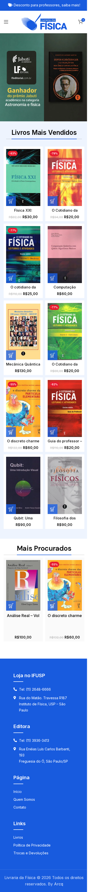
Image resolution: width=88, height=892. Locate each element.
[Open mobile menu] (6, 22)
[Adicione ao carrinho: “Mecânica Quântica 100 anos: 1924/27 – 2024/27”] (11, 355)
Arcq (58, 883)
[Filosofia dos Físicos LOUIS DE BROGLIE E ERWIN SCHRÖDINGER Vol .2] (65, 485)
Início (17, 791)
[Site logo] (44, 21)
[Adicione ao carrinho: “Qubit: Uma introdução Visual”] (11, 509)
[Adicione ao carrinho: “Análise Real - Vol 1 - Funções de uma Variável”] (11, 606)
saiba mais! (71, 5)
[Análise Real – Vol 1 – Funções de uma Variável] (23, 585)
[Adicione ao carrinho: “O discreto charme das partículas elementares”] (11, 432)
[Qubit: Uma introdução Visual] (23, 485)
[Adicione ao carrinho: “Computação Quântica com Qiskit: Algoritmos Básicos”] (52, 278)
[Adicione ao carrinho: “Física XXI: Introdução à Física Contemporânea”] (11, 201)
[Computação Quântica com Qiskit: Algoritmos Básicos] (65, 254)
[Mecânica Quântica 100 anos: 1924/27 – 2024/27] (23, 331)
